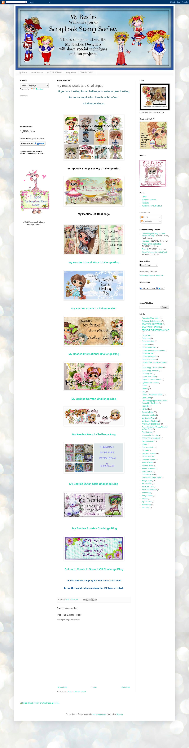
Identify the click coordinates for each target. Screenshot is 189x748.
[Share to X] (90, 599)
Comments (147, 222)
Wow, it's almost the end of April (154, 252)
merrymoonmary (99, 714)
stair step (145, 508)
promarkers (146, 505)
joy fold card (146, 502)
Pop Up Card (147, 432)
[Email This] (84, 599)
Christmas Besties (149, 347)
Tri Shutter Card (148, 456)
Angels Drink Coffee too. (151, 244)
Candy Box (146, 335)
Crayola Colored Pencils (151, 380)
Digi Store (22, 72)
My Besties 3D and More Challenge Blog (94, 262)
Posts (145, 217)
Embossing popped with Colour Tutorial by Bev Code (154, 402)
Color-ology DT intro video (152, 368)
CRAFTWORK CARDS (151, 327)
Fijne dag (145, 241)
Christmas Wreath (149, 356)
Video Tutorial (147, 462)
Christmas (146, 344)
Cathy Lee (146, 338)
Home (94, 687)
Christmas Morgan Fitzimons (153, 350)
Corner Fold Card (149, 377)
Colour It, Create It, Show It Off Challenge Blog (94, 569)
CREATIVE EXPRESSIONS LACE (155, 330)
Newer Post (62, 687)
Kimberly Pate (147, 412)
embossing (146, 493)
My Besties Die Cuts (150, 421)
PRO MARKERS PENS (151, 424)
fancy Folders (147, 496)
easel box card (148, 487)
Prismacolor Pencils (150, 435)
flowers (145, 499)
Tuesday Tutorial (148, 459)
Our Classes (37, 72)
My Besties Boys (148, 418)
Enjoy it (145, 249)
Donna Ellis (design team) (152, 395)
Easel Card (146, 398)
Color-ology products (150, 371)
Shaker (145, 444)
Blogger (120, 714)
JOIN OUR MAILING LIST (152, 206)
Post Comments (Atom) (77, 692)
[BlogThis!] (87, 599)
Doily (144, 392)
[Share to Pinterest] (95, 599)
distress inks (147, 484)
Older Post (126, 687)
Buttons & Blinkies (149, 200)
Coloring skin (147, 374)
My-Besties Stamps (54, 72)
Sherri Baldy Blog (87, 72)
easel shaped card (149, 490)
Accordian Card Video (150, 318)
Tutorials (145, 203)
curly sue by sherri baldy (151, 477)
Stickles (145, 450)
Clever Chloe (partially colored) (154, 362)
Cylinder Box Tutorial (150, 383)
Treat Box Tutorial (149, 453)
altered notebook (148, 468)
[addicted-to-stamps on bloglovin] (32, 145)
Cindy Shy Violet (148, 359)
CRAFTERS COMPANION (152, 324)
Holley (144, 409)
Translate (39, 89)
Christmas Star (148, 353)
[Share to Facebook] (92, 599)
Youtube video (147, 466)
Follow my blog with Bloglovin (151, 275)
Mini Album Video (149, 415)
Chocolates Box (148, 341)
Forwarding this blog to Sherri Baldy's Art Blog (153, 235)
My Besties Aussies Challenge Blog (94, 528)
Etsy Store (71, 72)
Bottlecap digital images (151, 321)
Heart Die (145, 406)
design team (147, 481)
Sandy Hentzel (148, 441)
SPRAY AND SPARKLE (151, 438)
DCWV (144, 386)
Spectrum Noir (147, 447)
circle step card (148, 475)
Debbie (145, 389)
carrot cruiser (147, 472)
